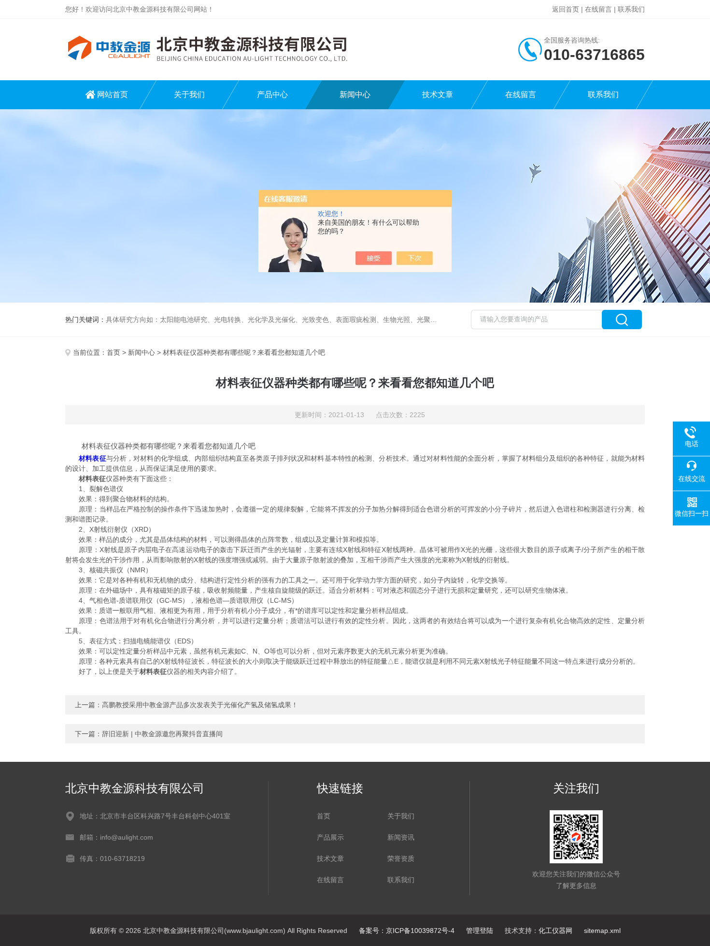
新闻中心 (355, 94)
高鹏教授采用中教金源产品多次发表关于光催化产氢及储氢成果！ (200, 705)
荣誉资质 (400, 858)
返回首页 (565, 9)
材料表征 (92, 458)
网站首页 (112, 94)
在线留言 (598, 9)
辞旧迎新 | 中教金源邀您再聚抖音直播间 (162, 734)
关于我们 (189, 94)
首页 (113, 352)
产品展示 (330, 837)
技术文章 (437, 94)
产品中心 (272, 94)
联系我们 (631, 9)
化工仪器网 (555, 930)
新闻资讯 (400, 837)
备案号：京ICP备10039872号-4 (406, 930)
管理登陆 (479, 930)
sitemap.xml (602, 930)
